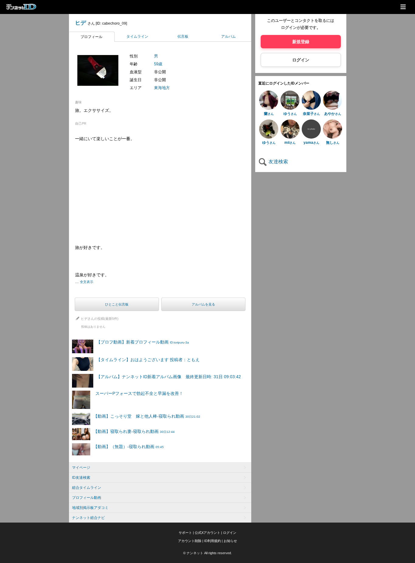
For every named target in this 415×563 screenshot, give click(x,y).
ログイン (300, 59)
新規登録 (300, 41)
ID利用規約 (212, 541)
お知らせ (230, 541)
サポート (185, 532)
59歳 (158, 64)
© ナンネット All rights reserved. (207, 553)
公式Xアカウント (207, 532)
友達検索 (277, 161)
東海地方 (162, 87)
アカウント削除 (189, 541)
